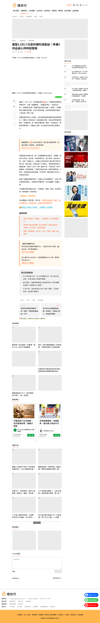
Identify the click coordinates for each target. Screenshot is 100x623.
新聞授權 (34, 615)
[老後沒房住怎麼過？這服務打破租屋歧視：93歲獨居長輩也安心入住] (67, 95)
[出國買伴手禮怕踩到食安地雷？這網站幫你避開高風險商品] (50, 359)
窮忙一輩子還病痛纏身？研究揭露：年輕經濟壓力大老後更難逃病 (49, 346)
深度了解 (30, 435)
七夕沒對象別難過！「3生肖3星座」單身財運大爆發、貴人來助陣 (49, 492)
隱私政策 (52, 607)
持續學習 (24, 10)
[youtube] (80, 5)
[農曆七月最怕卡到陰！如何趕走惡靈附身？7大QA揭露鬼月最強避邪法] (24, 456)
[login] (83, 5)
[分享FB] (14, 101)
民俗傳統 (40, 300)
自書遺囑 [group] (29, 16)
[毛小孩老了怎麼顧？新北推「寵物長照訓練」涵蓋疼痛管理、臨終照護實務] (67, 90)
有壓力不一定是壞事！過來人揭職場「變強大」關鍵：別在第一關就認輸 (23, 492)
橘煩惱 (54, 10)
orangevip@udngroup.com (17, 599)
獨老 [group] (41, 16)
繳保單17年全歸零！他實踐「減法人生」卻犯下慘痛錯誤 (23, 346)
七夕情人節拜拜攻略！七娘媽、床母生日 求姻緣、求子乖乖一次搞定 (23, 516)
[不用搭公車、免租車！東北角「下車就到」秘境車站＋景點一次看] (67, 78)
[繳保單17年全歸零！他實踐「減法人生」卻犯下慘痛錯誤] (24, 334)
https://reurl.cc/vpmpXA (30, 148)
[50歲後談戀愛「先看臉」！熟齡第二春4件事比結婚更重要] (67, 101)
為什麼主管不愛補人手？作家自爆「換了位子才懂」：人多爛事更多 (49, 516)
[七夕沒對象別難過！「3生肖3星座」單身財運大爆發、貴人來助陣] (50, 481)
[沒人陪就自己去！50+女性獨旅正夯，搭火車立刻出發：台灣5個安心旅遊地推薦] (67, 73)
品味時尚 (47, 10)
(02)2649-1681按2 (33, 599)
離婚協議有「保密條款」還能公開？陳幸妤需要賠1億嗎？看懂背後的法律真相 (49, 468)
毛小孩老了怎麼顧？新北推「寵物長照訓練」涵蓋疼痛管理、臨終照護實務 (80, 89)
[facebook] (74, 5)
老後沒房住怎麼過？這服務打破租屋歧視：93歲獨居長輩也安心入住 (80, 95)
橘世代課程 (13, 604)
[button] (86, 5)
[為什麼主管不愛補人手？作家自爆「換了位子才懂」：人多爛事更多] (50, 505)
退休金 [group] (22, 16)
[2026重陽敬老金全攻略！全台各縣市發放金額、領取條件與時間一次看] (67, 67)
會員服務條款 (44, 607)
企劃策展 (75, 10)
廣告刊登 (20, 601)
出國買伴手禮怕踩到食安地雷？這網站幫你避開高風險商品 (49, 370)
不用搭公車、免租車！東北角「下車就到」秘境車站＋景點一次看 (80, 78)
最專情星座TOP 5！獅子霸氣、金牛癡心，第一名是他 (23, 394)
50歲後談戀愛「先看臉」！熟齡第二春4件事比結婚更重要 (79, 101)
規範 (13, 571)
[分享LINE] (14, 106)
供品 (28, 300)
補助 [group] (36, 16)
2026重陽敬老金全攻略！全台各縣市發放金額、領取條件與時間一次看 (80, 66)
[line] (77, 5)
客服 (29, 615)
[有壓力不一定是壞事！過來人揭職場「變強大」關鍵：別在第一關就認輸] (24, 481)
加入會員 (12, 607)
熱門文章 (67, 61)
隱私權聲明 (53, 615)
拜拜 (33, 300)
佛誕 (22, 300)
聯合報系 (60, 615)
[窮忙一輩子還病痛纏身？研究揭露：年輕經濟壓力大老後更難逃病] (50, 334)
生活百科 (39, 10)
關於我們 (73, 615)
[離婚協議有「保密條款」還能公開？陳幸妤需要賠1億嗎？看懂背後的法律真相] (50, 456)
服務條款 (41, 615)
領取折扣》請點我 (27, 263)
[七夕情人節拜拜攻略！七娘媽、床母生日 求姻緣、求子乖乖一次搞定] (24, 505)
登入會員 (19, 607)
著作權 (47, 615)
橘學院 (60, 10)
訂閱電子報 (27, 607)
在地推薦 (32, 10)
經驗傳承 (31, 41)
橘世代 (14, 41)
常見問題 (35, 607)
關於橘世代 (13, 601)
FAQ (25, 615)
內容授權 (28, 601)
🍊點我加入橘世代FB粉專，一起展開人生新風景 (36, 207)
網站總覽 (80, 615)
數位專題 (67, 10)
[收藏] (14, 117)
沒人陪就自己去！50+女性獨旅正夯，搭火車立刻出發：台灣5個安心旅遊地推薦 (80, 72)
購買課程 (69, 5)
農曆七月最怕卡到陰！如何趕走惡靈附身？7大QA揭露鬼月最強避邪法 (23, 468)
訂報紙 (67, 615)
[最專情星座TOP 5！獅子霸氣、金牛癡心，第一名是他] (24, 383)
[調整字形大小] (14, 123)
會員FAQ (20, 604)
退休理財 (16, 10)
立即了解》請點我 (27, 252)
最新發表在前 (56, 578)
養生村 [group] (15, 16)
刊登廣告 (19, 615)
